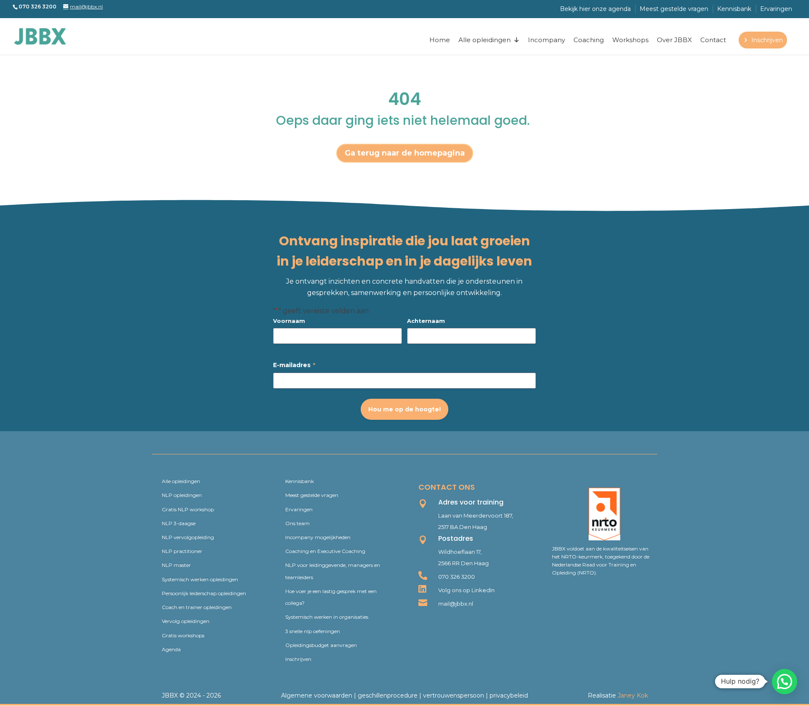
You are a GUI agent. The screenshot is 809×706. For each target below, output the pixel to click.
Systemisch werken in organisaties (326, 617)
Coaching (588, 40)
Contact (713, 40)
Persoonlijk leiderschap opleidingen (204, 593)
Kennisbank (734, 9)
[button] (784, 681)
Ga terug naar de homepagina (405, 153)
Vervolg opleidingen (185, 621)
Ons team (297, 523)
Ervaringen (776, 9)
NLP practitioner (182, 551)
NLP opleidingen (182, 495)
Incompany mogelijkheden (318, 537)
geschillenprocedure (388, 695)
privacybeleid (509, 695)
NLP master (176, 565)
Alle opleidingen (484, 40)
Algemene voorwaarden (316, 695)
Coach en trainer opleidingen (197, 607)
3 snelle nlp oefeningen (312, 631)
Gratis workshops (183, 635)
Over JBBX (674, 40)
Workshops (630, 40)
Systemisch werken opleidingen (200, 579)
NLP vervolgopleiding (188, 537)
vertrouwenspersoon (453, 695)
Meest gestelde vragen (674, 9)
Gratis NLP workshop (188, 509)
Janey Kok (633, 695)
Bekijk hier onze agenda (595, 9)
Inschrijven (767, 40)
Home (439, 40)
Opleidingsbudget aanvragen (321, 645)
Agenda (171, 649)
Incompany (546, 40)
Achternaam (426, 320)
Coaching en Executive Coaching (325, 551)
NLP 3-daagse (179, 523)
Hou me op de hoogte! (404, 409)
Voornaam (289, 320)
